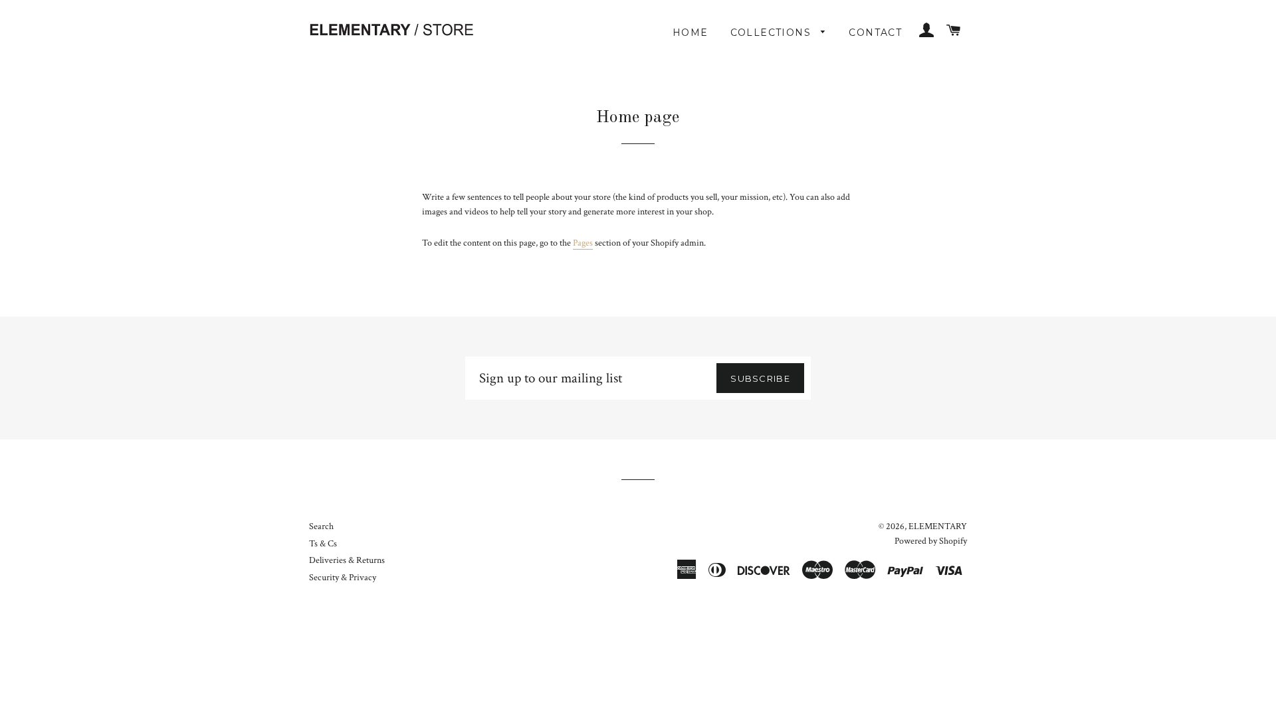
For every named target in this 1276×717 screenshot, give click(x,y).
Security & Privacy (342, 578)
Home (690, 33)
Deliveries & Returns (347, 560)
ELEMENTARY (937, 526)
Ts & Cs (323, 544)
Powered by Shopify (931, 541)
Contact (875, 33)
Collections (772, 33)
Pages (583, 243)
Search (321, 526)
